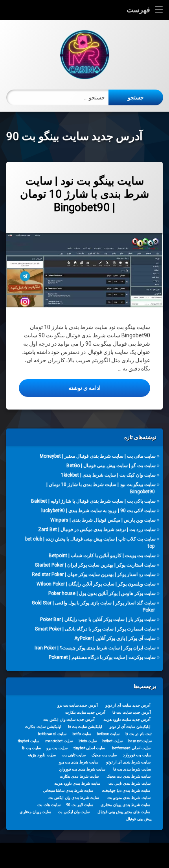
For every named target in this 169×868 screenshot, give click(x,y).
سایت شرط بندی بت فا (132, 769)
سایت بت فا (31, 748)
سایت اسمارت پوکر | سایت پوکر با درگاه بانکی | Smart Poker (95, 629)
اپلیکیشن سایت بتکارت (43, 726)
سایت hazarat (139, 741)
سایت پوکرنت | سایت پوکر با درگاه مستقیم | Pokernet (102, 657)
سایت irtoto (88, 741)
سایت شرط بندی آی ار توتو (128, 762)
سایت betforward (52, 733)
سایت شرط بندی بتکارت (79, 776)
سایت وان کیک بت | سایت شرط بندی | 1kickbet (108, 475)
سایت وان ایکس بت (74, 812)
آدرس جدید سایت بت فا (131, 712)
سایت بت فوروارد (137, 755)
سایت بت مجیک (104, 755)
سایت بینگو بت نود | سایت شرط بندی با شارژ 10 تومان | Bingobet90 (84, 194)
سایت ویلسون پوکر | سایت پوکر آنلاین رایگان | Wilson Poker (96, 584)
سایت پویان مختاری (35, 812)
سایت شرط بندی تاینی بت (129, 783)
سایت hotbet (112, 741)
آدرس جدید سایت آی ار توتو (127, 705)
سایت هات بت (49, 805)
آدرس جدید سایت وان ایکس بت (69, 719)
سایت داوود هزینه (42, 755)
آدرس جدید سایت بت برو (77, 705)
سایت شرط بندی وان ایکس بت (73, 797)
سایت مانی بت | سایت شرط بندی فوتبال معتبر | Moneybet (98, 456)
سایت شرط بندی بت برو (79, 762)
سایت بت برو (57, 748)
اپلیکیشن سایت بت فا (85, 726)
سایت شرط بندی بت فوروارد (82, 769)
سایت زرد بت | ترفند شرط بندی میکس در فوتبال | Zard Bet (97, 529)
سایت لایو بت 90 (79, 805)
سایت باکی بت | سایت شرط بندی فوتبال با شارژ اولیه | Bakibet (93, 501)
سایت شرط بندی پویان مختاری (125, 805)
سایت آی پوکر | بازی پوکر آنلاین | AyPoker (115, 638)
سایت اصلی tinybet (89, 748)
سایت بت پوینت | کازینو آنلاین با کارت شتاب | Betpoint (102, 555)
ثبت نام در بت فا (138, 733)
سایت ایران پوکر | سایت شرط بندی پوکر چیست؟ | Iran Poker (95, 648)
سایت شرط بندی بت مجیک (129, 776)
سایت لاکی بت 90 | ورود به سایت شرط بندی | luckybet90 (98, 510)
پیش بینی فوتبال (139, 819)
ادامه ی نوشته (60, 387)
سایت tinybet (28, 741)
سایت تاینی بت (73, 755)
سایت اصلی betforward (131, 748)
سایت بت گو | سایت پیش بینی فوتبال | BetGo (111, 465)
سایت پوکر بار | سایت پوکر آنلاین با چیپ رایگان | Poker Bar (98, 619)
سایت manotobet (59, 741)
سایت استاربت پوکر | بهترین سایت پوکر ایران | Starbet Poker (95, 565)
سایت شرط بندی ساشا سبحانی (68, 790)
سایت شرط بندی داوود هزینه (77, 783)
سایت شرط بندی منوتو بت (129, 797)
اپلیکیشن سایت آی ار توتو (130, 726)
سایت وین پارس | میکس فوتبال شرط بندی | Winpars (103, 520)
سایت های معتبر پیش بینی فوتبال (123, 812)
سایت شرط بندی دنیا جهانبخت (126, 790)
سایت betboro (108, 733)
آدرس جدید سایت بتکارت (85, 712)
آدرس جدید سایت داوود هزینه (127, 719)
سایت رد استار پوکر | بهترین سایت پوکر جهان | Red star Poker (94, 574)
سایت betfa (82, 733)
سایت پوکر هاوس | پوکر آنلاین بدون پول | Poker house (102, 593)
